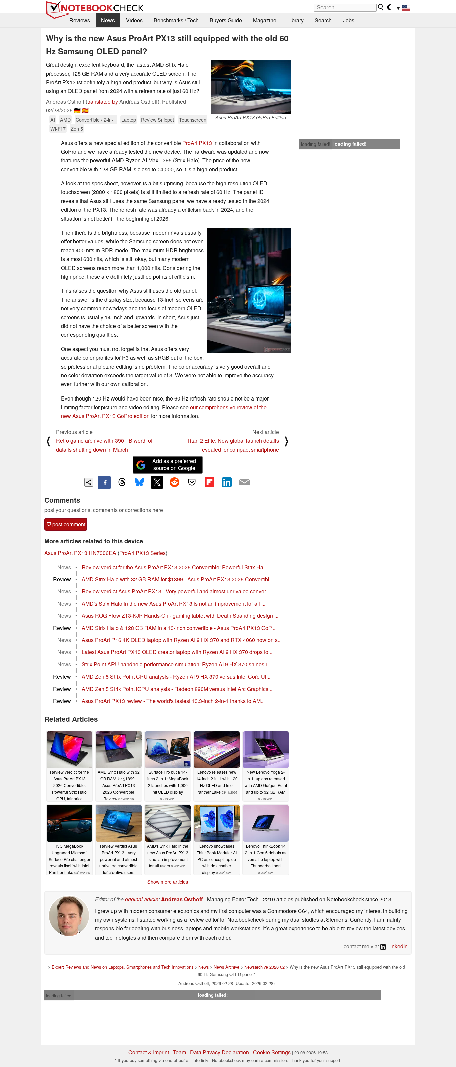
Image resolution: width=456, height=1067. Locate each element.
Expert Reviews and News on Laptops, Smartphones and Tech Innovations (122, 967)
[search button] (381, 7)
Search (323, 20)
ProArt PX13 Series (142, 553)
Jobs (348, 20)
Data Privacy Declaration (219, 1052)
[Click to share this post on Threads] (122, 482)
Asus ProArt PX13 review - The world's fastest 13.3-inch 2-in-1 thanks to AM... (173, 701)
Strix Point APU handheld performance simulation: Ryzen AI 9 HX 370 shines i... (176, 664)
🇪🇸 (85, 110)
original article (141, 899)
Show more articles (167, 881)
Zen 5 (77, 128)
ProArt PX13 (197, 143)
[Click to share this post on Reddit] (174, 482)
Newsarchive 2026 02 (264, 967)
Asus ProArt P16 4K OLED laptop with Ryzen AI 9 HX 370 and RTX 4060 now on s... (182, 640)
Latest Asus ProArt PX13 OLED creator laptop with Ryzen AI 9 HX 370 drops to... (177, 652)
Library (295, 20)
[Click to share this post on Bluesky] (139, 482)
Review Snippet (157, 119)
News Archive (226, 967)
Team (179, 1052)
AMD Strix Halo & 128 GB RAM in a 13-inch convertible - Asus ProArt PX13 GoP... (178, 628)
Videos (134, 20)
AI (52, 119)
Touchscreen (192, 119)
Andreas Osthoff (182, 899)
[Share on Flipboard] (209, 482)
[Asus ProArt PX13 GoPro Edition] (251, 87)
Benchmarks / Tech (176, 20)
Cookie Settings (272, 1052)
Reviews (79, 20)
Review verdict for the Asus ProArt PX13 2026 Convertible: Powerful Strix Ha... (174, 567)
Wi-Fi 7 (58, 128)
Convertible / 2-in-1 (96, 119)
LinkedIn (397, 946)
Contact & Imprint (148, 1052)
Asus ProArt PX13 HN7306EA (80, 553)
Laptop (128, 119)
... (92, 110)
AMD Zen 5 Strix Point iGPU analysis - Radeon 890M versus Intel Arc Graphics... (177, 689)
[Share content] (88, 482)
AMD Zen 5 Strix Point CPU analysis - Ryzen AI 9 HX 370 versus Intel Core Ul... (176, 676)
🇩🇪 (77, 110)
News (108, 20)
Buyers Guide (226, 20)
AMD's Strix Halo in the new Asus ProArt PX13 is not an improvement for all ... (173, 603)
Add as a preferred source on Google (174, 464)
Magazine (264, 20)
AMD (65, 119)
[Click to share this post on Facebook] (104, 482)
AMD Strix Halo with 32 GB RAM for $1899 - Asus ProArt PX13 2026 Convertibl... (177, 579)
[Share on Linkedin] (226, 482)
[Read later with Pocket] (192, 482)
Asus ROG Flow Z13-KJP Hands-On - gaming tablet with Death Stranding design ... (180, 615)
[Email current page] (244, 482)
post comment (68, 524)
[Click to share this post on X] (157, 482)
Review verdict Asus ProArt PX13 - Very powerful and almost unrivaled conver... (176, 591)
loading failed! (315, 144)
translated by (102, 101)
